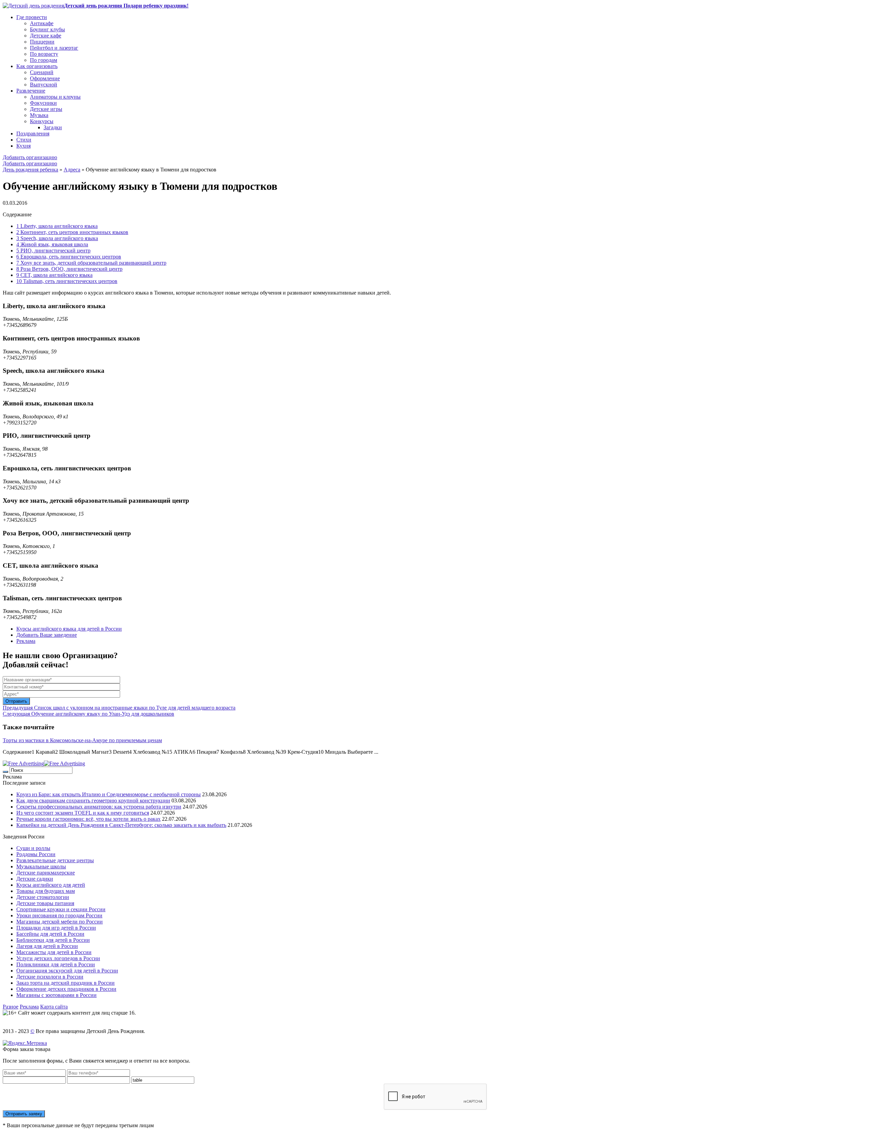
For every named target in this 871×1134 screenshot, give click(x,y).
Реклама (25, 641)
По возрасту (44, 54)
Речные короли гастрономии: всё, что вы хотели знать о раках (88, 819)
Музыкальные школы (41, 866)
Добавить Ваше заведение (46, 635)
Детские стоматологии (42, 897)
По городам (43, 60)
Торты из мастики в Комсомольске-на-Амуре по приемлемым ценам (82, 740)
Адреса (72, 169)
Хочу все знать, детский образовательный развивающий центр (91, 263)
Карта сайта (54, 1007)
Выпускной (43, 84)
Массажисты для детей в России (54, 952)
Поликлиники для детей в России (55, 964)
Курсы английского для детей (50, 885)
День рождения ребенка (30, 169)
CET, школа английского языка (54, 275)
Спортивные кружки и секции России (60, 909)
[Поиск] (5, 772)
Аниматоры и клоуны (55, 97)
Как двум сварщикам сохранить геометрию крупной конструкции (93, 800)
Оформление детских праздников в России (66, 989)
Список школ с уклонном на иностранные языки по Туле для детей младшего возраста (119, 708)
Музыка (39, 115)
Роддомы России (35, 854)
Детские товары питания (45, 903)
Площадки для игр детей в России (56, 928)
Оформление (45, 78)
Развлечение (30, 91)
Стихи (23, 140)
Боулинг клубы (47, 29)
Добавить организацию (30, 157)
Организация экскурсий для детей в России (67, 970)
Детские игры (46, 109)
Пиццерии (42, 42)
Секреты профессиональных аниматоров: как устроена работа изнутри (98, 807)
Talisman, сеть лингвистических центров (66, 281)
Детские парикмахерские (45, 872)
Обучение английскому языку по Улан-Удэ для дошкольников (88, 714)
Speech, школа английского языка (57, 238)
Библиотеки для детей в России (53, 940)
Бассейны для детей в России (50, 934)
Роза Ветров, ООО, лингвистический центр (69, 269)
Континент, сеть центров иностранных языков (72, 232)
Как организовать (36, 66)
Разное (10, 1007)
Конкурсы (41, 121)
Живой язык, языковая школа (52, 244)
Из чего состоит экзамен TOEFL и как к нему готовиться (82, 813)
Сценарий (41, 72)
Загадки (53, 127)
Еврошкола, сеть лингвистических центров (68, 257)
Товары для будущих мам (45, 891)
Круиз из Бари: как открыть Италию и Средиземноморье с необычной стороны (108, 794)
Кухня (23, 146)
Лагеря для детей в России (47, 946)
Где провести (31, 17)
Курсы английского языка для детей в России (69, 629)
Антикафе (41, 23)
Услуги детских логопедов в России (58, 958)
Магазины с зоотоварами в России (56, 995)
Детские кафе (45, 35)
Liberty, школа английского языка (57, 226)
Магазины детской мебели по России (59, 921)
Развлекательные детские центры (55, 860)
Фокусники (43, 103)
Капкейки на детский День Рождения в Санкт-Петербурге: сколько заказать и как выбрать (121, 825)
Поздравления (32, 133)
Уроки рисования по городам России (59, 915)
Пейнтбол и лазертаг (54, 48)
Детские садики (34, 879)
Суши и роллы (33, 848)
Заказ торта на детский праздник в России (65, 983)
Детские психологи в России (49, 977)
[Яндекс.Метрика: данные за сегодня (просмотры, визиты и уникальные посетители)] (25, 1043)
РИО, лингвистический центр (53, 250)
